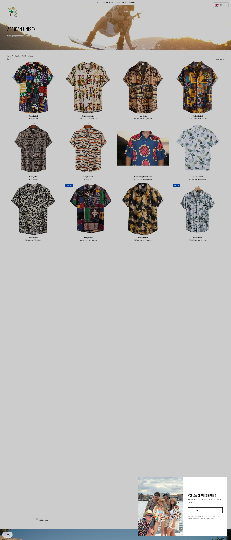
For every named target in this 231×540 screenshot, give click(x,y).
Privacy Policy (192, 519)
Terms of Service (205, 519)
